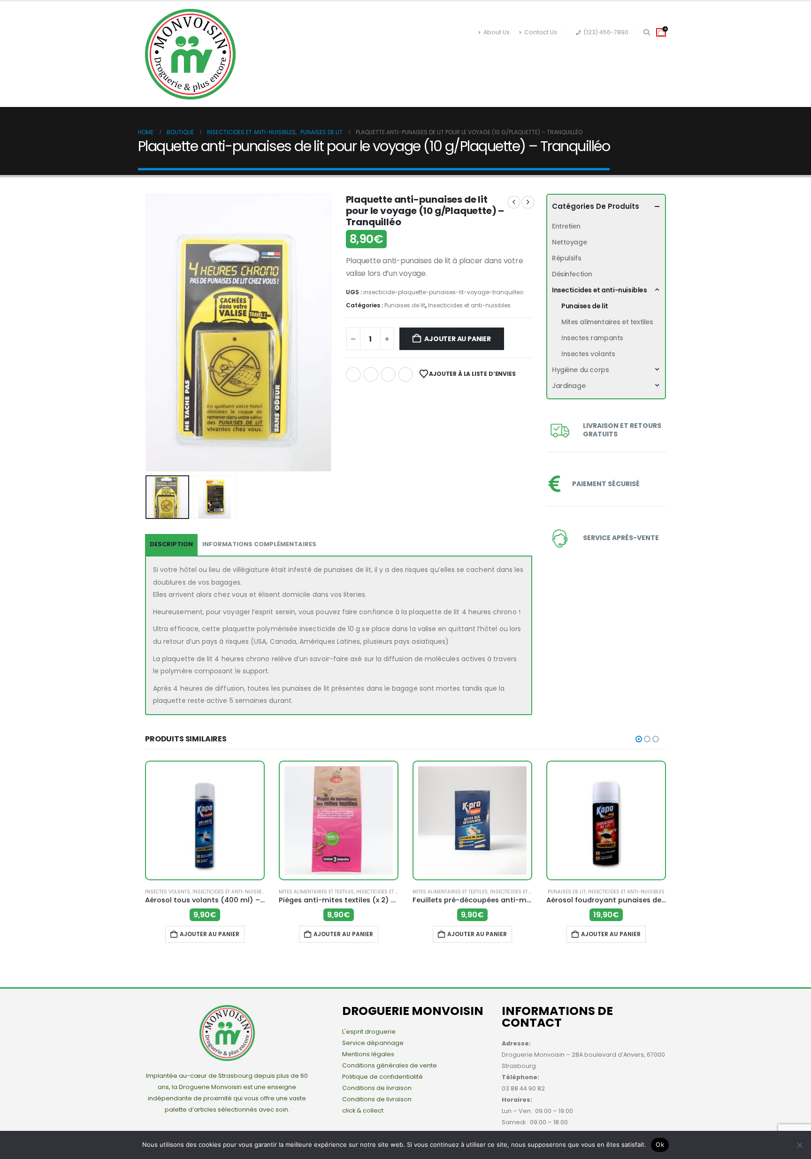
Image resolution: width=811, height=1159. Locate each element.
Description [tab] (171, 544)
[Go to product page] (205, 820)
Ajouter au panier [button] (209, 934)
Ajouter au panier (457, 338)
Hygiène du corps (507, 54)
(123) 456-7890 (605, 32)
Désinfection (285, 72)
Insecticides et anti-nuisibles (407, 54)
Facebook (353, 374)
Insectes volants (588, 353)
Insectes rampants (592, 338)
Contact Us (540, 32)
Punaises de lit (404, 305)
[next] (528, 202)
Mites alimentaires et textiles (607, 322)
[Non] (799, 1145)
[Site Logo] (190, 54)
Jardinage (575, 54)
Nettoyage (398, 72)
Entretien (454, 72)
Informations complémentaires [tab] (259, 544)
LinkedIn (388, 374)
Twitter (370, 374)
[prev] (513, 202)
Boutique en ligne (305, 54)
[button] (646, 32)
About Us (496, 32)
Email (405, 374)
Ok (660, 1144)
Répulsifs (344, 72)
